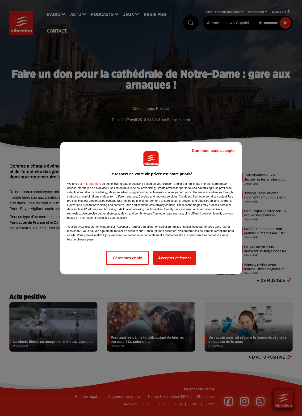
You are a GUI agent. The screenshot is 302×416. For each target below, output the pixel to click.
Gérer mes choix (127, 258)
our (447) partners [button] (89, 183)
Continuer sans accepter (214, 150)
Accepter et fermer (174, 258)
